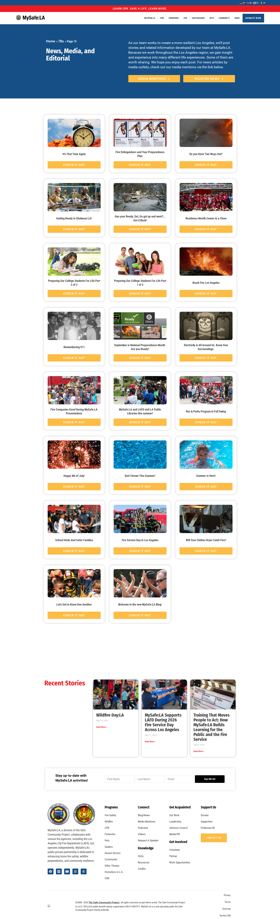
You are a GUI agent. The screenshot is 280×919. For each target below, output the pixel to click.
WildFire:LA (149, 18)
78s (61, 41)
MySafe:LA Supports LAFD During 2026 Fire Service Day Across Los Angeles (163, 722)
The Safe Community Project (103, 902)
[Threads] (84, 871)
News (237, 18)
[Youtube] (67, 871)
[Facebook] (50, 871)
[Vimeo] (59, 871)
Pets (212, 18)
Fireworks (174, 18)
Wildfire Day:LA (110, 715)
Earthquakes (198, 18)
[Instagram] (75, 871)
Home (50, 41)
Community (224, 18)
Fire (162, 18)
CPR (185, 18)
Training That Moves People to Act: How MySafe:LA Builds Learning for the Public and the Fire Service (211, 727)
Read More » (101, 727)
